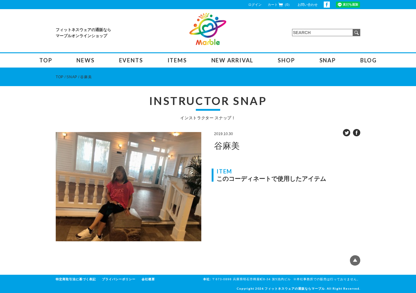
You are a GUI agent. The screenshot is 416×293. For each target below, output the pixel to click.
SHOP (286, 60)
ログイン (255, 4)
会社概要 (148, 279)
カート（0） (279, 4)
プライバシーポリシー (119, 279)
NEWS (85, 60)
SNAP (327, 60)
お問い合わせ (308, 4)
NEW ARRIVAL (232, 60)
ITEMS (177, 60)
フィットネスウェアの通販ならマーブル (295, 288)
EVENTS (131, 60)
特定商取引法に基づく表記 (76, 279)
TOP (45, 60)
